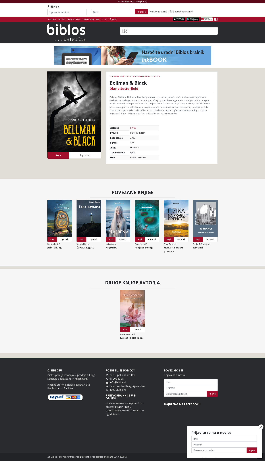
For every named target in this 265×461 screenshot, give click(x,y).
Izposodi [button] (85, 155)
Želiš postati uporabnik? (181, 11)
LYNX (133, 127)
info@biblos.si (117, 382)
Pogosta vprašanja (85, 19)
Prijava (212, 393)
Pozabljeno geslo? (158, 11)
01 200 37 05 (116, 378)
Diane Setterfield (123, 88)
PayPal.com (53, 388)
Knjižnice (52, 19)
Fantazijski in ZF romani (120, 76)
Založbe (61, 19)
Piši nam (112, 19)
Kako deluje (101, 19)
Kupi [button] (58, 155)
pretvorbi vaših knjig (117, 406)
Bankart (68, 388)
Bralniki (71, 19)
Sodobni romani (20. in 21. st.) (146, 76)
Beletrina (84, 456)
